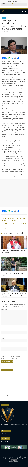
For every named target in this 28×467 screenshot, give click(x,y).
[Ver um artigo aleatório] (25, 11)
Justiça (4, 18)
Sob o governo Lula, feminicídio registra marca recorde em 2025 (17, 4)
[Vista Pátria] (4, 11)
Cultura (23, 456)
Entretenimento (11, 457)
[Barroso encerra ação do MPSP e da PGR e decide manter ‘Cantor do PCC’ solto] (14, 257)
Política (5, 456)
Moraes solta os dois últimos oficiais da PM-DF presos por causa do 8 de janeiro (14, 294)
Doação (20, 457)
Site (2, 346)
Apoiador (25, 457)
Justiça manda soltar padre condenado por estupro (13, 251)
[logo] (7, 408)
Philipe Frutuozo (13, 34)
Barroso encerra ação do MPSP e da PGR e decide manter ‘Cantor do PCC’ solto (14, 272)
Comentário (4, 309)
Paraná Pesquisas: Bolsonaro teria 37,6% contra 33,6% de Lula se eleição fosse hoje (14, 226)
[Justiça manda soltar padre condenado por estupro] (14, 236)
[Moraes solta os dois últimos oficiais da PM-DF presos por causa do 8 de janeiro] (14, 279)
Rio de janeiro (4, 457)
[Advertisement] (14, 193)
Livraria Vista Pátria (5, 441)
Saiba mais (3, 434)
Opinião (16, 457)
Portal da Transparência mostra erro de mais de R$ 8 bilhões (13, 219)
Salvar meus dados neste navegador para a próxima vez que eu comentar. (12, 357)
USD (10, 395)
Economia (16, 456)
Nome (3, 330)
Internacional (10, 456)
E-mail (3, 338)
